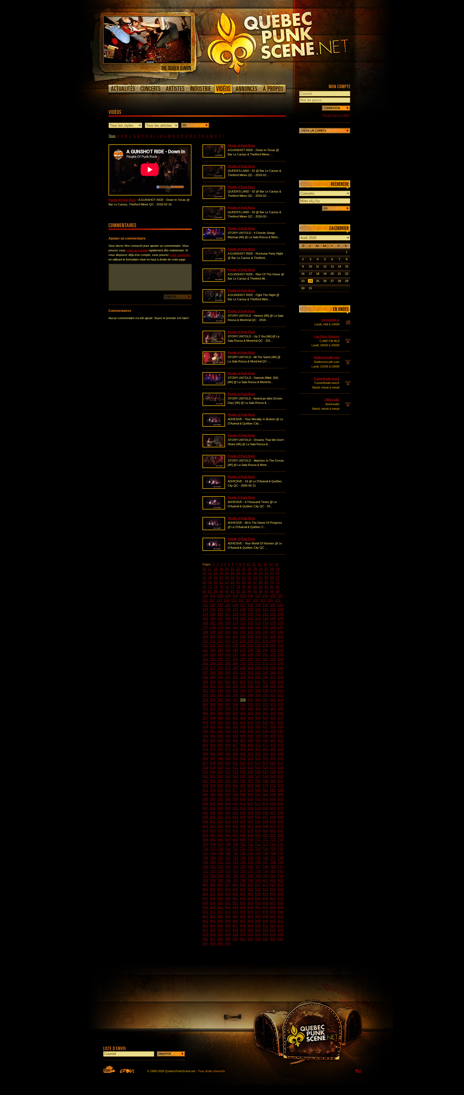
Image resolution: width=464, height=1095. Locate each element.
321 (213, 686)
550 (280, 776)
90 (227, 591)
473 (280, 745)
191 (228, 632)
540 (205, 776)
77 (232, 587)
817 (220, 889)
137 (235, 609)
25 (255, 569)
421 (220, 727)
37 (244, 573)
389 (228, 713)
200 (213, 637)
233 (213, 650)
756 (258, 862)
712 (257, 844)
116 (241, 600)
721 (243, 849)
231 (280, 645)
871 (213, 912)
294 (258, 673)
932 (258, 934)
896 (235, 921)
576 (228, 790)
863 (235, 907)
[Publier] (178, 296)
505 (273, 758)
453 (213, 740)
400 (228, 718)
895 (228, 921)
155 (205, 618)
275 (280, 663)
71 (278, 582)
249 (250, 655)
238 (250, 650)
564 (220, 785)
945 (273, 939)
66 (249, 582)
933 (265, 934)
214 (235, 641)
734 (258, 853)
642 (228, 817)
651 (213, 821)
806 (220, 885)
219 (273, 641)
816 (213, 889)
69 (266, 582)
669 (265, 826)
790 (265, 876)
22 (238, 569)
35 (232, 573)
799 (250, 880)
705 (205, 844)
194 (250, 632)
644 (243, 817)
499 (228, 758)
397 (205, 718)
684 (213, 835)
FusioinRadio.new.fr (326, 378)
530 (213, 772)
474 (205, 749)
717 (213, 849)
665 (235, 826)
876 (250, 912)
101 (213, 596)
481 (258, 749)
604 (273, 799)
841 (235, 898)
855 (258, 903)
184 (258, 627)
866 (258, 907)
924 (280, 930)
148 (235, 614)
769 (273, 867)
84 (272, 587)
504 (265, 758)
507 (205, 763)
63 (232, 582)
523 (243, 767)
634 (250, 813)
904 (213, 926)
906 (228, 926)
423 (235, 727)
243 (205, 655)
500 (235, 758)
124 (220, 605)
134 (213, 609)
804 (205, 885)
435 (243, 731)
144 (205, 614)
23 (244, 569)
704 (280, 839)
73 (210, 587)
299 (213, 677)
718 (220, 849)
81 (255, 587)
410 (220, 722)
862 (228, 907)
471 (265, 745)
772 (213, 871)
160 (243, 618)
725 (273, 849)
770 (280, 867)
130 (265, 605)
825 (280, 889)
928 (228, 934)
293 (250, 673)
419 (205, 727)
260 (250, 659)
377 (220, 709)
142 (273, 609)
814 (280, 885)
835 (273, 894)
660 (280, 821)
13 (265, 564)
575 (220, 790)
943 (258, 939)
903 (205, 926)
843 (250, 898)
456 (235, 740)
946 (280, 939)
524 (250, 767)
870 (205, 912)
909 (250, 926)
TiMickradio (331, 399)
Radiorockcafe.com (326, 357)
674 (220, 831)
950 (228, 944)
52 (249, 578)
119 (263, 600)
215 (242, 641)
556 (243, 781)
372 (265, 704)
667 (250, 826)
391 (243, 713)
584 (205, 794)
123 (213, 605)
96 (261, 591)
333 (220, 691)
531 (220, 772)
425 (250, 727)
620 (228, 808)
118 (255, 600)
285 (273, 668)
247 (235, 655)
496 (205, 758)
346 (235, 695)
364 (205, 704)
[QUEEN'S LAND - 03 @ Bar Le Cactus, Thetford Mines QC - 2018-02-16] (213, 218)
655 (243, 821)
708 (228, 844)
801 (265, 880)
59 (210, 582)
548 (265, 776)
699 (243, 839)
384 (273, 709)
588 (235, 794)
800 (258, 880)
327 (258, 686)
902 (280, 921)
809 (243, 885)
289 (220, 673)
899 (258, 921)
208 (273, 637)
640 (213, 817)
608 (220, 803)
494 (273, 754)
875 (243, 912)
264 (280, 659)
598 (228, 799)
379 (235, 709)
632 (235, 813)
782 (205, 876)
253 (280, 655)
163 (265, 618)
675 (228, 831)
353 (205, 700)
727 (205, 853)
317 (265, 682)
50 (238, 578)
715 (280, 844)
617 (205, 808)
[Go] (195, 125)
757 (265, 862)
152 (265, 614)
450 (273, 736)
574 (213, 790)
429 (280, 727)
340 (273, 691)
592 (265, 794)
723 (258, 849)
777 (250, 871)
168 (220, 623)
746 (265, 858)
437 (258, 731)
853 (243, 903)
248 (243, 655)
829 (228, 894)
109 (273, 596)
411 (227, 722)
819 (235, 889)
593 (273, 794)
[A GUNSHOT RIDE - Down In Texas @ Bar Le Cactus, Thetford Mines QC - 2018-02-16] (213, 156)
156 (213, 618)
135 (220, 609)
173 (258, 623)
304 (250, 677)
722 (250, 849)
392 (250, 713)
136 (228, 609)
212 (220, 641)
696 (220, 839)
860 (213, 907)
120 (270, 600)
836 (280, 894)
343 (213, 695)
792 (280, 876)
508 (213, 763)
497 (213, 758)
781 (280, 871)
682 (280, 831)
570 (265, 785)
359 (250, 700)
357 (235, 700)
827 (213, 894)
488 (228, 754)
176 (280, 623)
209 (280, 637)
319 (280, 682)
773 (220, 871)
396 (280, 713)
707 (220, 844)
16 (204, 569)
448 (258, 736)
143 (280, 609)
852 (235, 903)
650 (205, 821)
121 (278, 600)
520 (220, 767)
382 (258, 709)
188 (205, 632)
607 (213, 803)
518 (205, 767)
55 (266, 578)
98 (272, 591)
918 (235, 930)
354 (213, 700)
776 (243, 871)
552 (213, 781)
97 (266, 591)
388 (220, 713)
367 (228, 704)
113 (219, 600)
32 (216, 573)
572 (280, 785)
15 (276, 564)
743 (243, 858)
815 (205, 889)
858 (280, 903)
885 (235, 916)
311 (220, 682)
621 (235, 808)
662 (213, 826)
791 (273, 876)
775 (235, 871)
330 (280, 686)
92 (238, 591)
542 (220, 776)
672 (205, 831)
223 (220, 645)
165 (280, 618)
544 (235, 776)
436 (250, 731)
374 (280, 704)
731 (235, 853)
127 (243, 605)
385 (280, 709)
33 (221, 573)
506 (280, 758)
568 (250, 785)
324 (235, 686)
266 (213, 663)
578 (243, 790)
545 (243, 776)
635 (258, 813)
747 (273, 858)
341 (280, 691)
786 (235, 876)
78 (238, 587)
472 (273, 745)
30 (204, 573)
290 (228, 673)
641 (220, 817)
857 (273, 903)
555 (235, 781)
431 (213, 731)
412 (235, 722)
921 (258, 930)
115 (234, 600)
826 (205, 894)
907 (235, 926)
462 (280, 740)
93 (244, 591)
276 (205, 668)
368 (235, 704)
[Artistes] (175, 89)
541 (213, 776)
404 (258, 718)
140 (258, 609)
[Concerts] (150, 89)
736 (273, 853)
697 (228, 839)
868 (273, 907)
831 (243, 894)
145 (213, 614)
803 (280, 880)
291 (235, 673)
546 (250, 776)
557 (250, 781)
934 (273, 934)
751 (220, 862)
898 (250, 921)
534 (243, 772)
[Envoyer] (171, 1054)
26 (261, 569)
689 (250, 835)
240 (265, 650)
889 (265, 916)
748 (280, 858)
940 (235, 939)
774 (228, 871)
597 (220, 799)
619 (220, 808)
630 (220, 813)
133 (205, 609)
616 (280, 803)
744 (250, 858)
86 (204, 591)
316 (257, 682)
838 (213, 898)
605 (280, 799)
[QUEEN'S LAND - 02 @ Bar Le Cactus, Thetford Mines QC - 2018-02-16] (213, 197)
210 (205, 641)
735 (265, 853)
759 (280, 862)
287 (205, 673)
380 (243, 709)
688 (243, 835)
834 (265, 894)
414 (250, 722)
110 (280, 596)
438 (265, 731)
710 (243, 844)
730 (228, 853)
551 (205, 781)
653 (228, 821)
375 (205, 709)
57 (278, 578)
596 (213, 799)
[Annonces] (246, 89)
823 (265, 889)
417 (273, 722)
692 (273, 835)
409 (213, 722)
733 (250, 853)
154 (280, 614)
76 (227, 587)
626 (273, 808)
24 (249, 569)
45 (210, 578)
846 (273, 898)
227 (250, 645)
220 (280, 641)
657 (258, 821)
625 (265, 808)
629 (213, 813)
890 (273, 916)
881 (205, 916)
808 (235, 885)
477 (228, 749)
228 (258, 645)
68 (261, 582)
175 (273, 623)
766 (250, 867)
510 (228, 763)
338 (258, 691)
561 (280, 781)
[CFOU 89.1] (127, 1071)
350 (265, 695)
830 (235, 894)
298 (205, 677)
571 (273, 785)
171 (243, 623)
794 (213, 880)
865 (250, 907)
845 (265, 898)
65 (244, 582)
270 (243, 663)
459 (258, 740)
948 (213, 944)
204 (243, 637)
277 (213, 668)
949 (220, 944)
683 (205, 835)
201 (220, 637)
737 (280, 853)
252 (273, 655)
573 (205, 790)
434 (235, 731)
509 (220, 763)
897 (243, 921)
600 (243, 799)
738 (205, 858)
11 (254, 564)
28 (272, 569)
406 (273, 718)
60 (216, 582)
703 (273, 839)
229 (265, 645)
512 (242, 763)
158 (228, 618)
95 (255, 591)
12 (260, 564)
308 (280, 677)
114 (226, 600)
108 (265, 596)
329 (273, 686)
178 (213, 627)
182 (243, 627)
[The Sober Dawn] (147, 62)
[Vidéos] (223, 90)
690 (258, 835)
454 (220, 740)
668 (258, 826)
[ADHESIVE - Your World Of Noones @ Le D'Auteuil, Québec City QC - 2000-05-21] (213, 549)
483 (273, 749)
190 (220, 632)
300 (220, 677)
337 (250, 691)
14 (271, 564)
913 (280, 926)
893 (213, 921)
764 (235, 867)
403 (250, 718)
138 (243, 609)
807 (228, 885)
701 (258, 839)
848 (205, 903)
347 (243, 695)
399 (220, 718)
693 (280, 835)
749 (205, 862)
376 (213, 709)
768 (265, 867)
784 (220, 876)
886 (243, 916)
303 (243, 677)
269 (235, 663)
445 (235, 736)
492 (258, 754)
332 (213, 691)
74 (216, 587)
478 (235, 749)
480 (250, 749)
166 (205, 623)
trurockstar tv (330, 319)
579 (250, 790)
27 (266, 569)
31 (210, 573)
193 (243, 632)
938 (220, 939)
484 (280, 749)
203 (235, 637)
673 (213, 831)
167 (213, 623)
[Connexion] (336, 108)
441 (205, 736)
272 (258, 663)
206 (258, 637)
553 (220, 781)
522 (235, 767)
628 (205, 813)
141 (265, 609)
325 (243, 686)
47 (221, 578)
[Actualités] (123, 89)
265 (205, 663)
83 (266, 587)
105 (243, 596)
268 (228, 663)
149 (243, 614)
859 (205, 907)
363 (280, 700)
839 (220, 898)
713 (265, 844)
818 (228, 889)
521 (228, 767)
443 (220, 736)
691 (265, 835)
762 (220, 867)
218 (265, 641)
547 (258, 776)
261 (258, 659)
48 (227, 578)
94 (249, 591)
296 (273, 673)
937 (213, 939)
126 (235, 605)
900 (265, 921)
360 (258, 700)
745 (258, 858)
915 (213, 930)
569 (258, 785)
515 (265, 763)
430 (205, 731)
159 (235, 618)
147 (228, 614)
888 (258, 916)
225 (235, 645)
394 (265, 713)
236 (235, 650)
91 (232, 591)
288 (213, 673)
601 (250, 799)
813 (273, 885)
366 (220, 704)
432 (220, 731)
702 (265, 839)
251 (265, 655)
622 (243, 808)
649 (280, 817)
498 (220, 758)
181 (235, 627)
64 (238, 582)
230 (273, 645)
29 (278, 569)
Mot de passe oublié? (336, 115)
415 (257, 722)
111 (205, 600)
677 (243, 831)
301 (228, 677)
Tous (111, 136)
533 (235, 772)
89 (221, 591)
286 (280, 668)
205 (250, 637)
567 (243, 785)
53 (255, 578)
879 (273, 912)
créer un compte (137, 250)
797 (235, 880)
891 (280, 916)
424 (243, 727)
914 (205, 930)
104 (235, 596)
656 (250, 821)
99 (278, 591)
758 (273, 862)
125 (228, 605)
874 (235, 912)
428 (273, 727)
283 (258, 668)
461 (273, 740)
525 (258, 767)
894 (220, 921)
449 (265, 736)
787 (243, 876)
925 (205, 934)
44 (204, 578)
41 (266, 573)
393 (258, 713)
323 (228, 686)
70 (272, 582)
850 (220, 903)
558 (258, 781)
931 (250, 934)
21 (232, 569)
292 (243, 673)
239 (258, 650)
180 (228, 627)
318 (273, 682)
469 (250, 745)
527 (273, 767)
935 (280, 934)
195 (258, 632)
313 (235, 682)
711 (250, 844)
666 (243, 826)
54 (261, 578)
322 (220, 686)
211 (212, 641)
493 (265, 754)
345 (228, 695)
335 (235, 691)
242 (280, 650)
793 (205, 880)
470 (258, 745)
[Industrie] (200, 89)
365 (213, 704)
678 (250, 831)
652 (220, 821)
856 (265, 903)
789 (258, 876)
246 (228, 655)
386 (205, 713)
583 (280, 790)
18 (216, 569)
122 (205, 605)
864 (243, 907)
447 (250, 736)
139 (250, 609)
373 (273, 704)
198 (280, 632)
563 (213, 785)
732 (243, 853)
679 (258, 831)
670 (273, 826)
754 (243, 862)
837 (205, 898)
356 (228, 700)
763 (228, 867)
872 (220, 912)
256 (220, 659)
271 (250, 663)
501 (243, 758)
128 (250, 605)
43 (278, 573)
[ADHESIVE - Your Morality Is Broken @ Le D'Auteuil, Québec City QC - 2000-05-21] (213, 425)
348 (250, 695)
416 (265, 722)
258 (235, 659)
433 (228, 731)
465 (220, 745)
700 (250, 839)
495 (280, 754)
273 (265, 663)
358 (243, 700)
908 (243, 926)
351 (273, 695)
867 (265, 907)
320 (205, 686)
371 (258, 704)
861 (220, 907)
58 (204, 582)
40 (261, 573)
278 (220, 668)
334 (228, 691)
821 (250, 889)
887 (250, 916)
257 (228, 659)
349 (258, 695)
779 (265, 871)
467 (235, 745)
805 (213, 885)
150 (250, 614)
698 (235, 839)
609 (228, 803)
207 (265, 637)
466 (228, 745)
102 (220, 596)
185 (265, 627)
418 (280, 722)
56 (272, 578)
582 (273, 790)
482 (265, 749)
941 (243, 939)
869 (280, 907)
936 (205, 939)
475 (213, 749)
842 (243, 898)
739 (213, 858)
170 (235, 623)
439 (273, 731)
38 (249, 573)
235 (228, 650)
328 (265, 686)
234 (220, 650)
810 (250, 885)
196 (265, 632)
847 (280, 898)
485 (205, 754)
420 (213, 727)
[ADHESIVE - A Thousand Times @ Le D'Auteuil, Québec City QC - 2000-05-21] (213, 508)
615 (273, 803)
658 (265, 821)
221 (205, 645)
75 (221, 587)
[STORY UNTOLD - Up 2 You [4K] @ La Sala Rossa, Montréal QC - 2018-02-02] (213, 342)
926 (213, 934)
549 (273, 776)
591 (258, 794)
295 (265, 673)
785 (228, 876)
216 (250, 641)
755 (250, 862)
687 (235, 835)
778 (258, 871)
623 (250, 808)
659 (273, 821)
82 (261, 587)
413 (242, 722)
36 (238, 573)
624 (258, 808)
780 (273, 871)
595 (205, 799)
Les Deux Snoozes (326, 336)
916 (220, 930)
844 (258, 898)
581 (265, 790)
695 (213, 839)
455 (228, 740)
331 (205, 691)
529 (205, 772)
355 (220, 700)
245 (220, 655)
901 (273, 921)
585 (213, 794)
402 (243, 718)
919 (243, 930)
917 (228, 930)
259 (243, 659)
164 (273, 618)
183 (250, 627)
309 (205, 682)
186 (273, 627)
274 (273, 663)
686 (228, 835)
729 (220, 853)
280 (235, 668)
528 (280, 767)
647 (265, 817)
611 (242, 803)
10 (249, 564)
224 (228, 645)
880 (280, 912)
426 (258, 727)
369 (243, 704)
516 (273, 763)
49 (232, 578)
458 (250, 740)
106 (250, 596)
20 (227, 569)
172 (250, 623)
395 (273, 713)
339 (265, 691)
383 (265, 709)
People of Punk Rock (122, 199)
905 (220, 926)
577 (235, 790)
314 (242, 682)
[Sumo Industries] (358, 1071)
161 (250, 618)
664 (228, 826)
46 (216, 578)
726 (280, 849)
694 (205, 839)
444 (228, 736)
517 (280, 763)
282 (250, 668)
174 (265, 623)
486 (213, 754)
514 (257, 763)
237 (243, 650)
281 (243, 668)
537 (265, 772)
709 (235, 844)
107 (258, 596)
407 (280, 718)
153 (273, 614)
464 (213, 745)
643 (235, 817)
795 (220, 880)
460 (265, 740)
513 (250, 763)
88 (216, 591)
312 (227, 682)
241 (273, 650)
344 (220, 695)
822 (258, 889)
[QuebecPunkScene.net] (289, 41)
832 (250, 894)
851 (228, 903)
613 (257, 803)
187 (280, 627)
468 (243, 745)
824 (273, 889)
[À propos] (272, 89)
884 (228, 916)
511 (235, 763)
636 (265, 813)
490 (243, 754)
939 (228, 939)
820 (243, 889)
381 (250, 709)
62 (227, 582)
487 (220, 754)
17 (210, 569)
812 (265, 885)
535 (250, 772)
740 (220, 858)
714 (273, 844)
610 (235, 803)
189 (213, 632)
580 (258, 790)
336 (243, 691)
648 (273, 817)
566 (235, 785)
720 (235, 849)
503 (258, 758)
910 (258, 926)
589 (243, 794)
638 (280, 813)
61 (221, 582)
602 (258, 799)
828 (220, 894)
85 (278, 587)
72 (204, 587)
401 (235, 718)
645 (250, 817)
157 (220, 618)
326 (250, 686)
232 (205, 650)
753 (235, 862)
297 (280, 673)
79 (244, 587)
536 (258, 772)
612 (250, 803)
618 (213, 808)
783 (213, 876)
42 (272, 573)
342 (205, 695)
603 (265, 799)
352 (280, 695)
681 (273, 831)
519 (213, 767)
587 (228, 794)
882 (213, 916)
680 (265, 831)
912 (273, 926)
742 (235, 858)
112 (212, 600)
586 (220, 794)
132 (280, 605)
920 (250, 930)
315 (250, 682)
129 (258, 605)
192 (235, 632)
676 (235, 831)
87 (210, 591)
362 (273, 700)
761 (213, 867)
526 (265, 767)
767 (258, 867)
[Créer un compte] (324, 130)
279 (228, 668)
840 (228, 898)
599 (235, 799)
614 (265, 803)
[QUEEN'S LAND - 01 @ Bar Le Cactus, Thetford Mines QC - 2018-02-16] (213, 177)
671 (280, 826)
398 (213, 718)
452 (205, 740)
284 (265, 668)
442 (213, 736)
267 (220, 663)
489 (235, 754)
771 (205, 871)
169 (228, 623)
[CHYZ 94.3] (109, 1069)
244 (213, 655)
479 (243, 749)
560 (273, 781)
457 (243, 740)
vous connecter (180, 254)
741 (228, 858)
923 (273, 930)
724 (265, 849)
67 (255, 582)
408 (205, 722)
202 (228, 637)
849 (213, 903)
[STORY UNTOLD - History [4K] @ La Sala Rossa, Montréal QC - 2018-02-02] (213, 322)
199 (205, 637)
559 (265, 781)
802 (273, 880)
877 (258, 912)
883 (220, 916)
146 (220, 614)
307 (273, 677)
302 (235, 677)
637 (273, 813)
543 (228, 776)
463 (205, 745)
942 (250, 939)
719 (228, 849)
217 (257, 641)
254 (205, 659)
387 (213, 713)
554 (228, 781)
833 (258, 894)
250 (258, 655)
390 (235, 713)
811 (257, 885)
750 (213, 862)
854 (250, 903)
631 (228, 813)
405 (265, 718)
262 (265, 659)
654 (235, 821)
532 (228, 772)
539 (280, 772)
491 (250, 754)
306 (265, 677)
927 (220, 934)
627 (280, 808)
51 (244, 578)
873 (228, 912)
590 (250, 794)
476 (220, 749)
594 (280, 794)
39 (255, 573)
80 (249, 587)
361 (265, 700)
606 (205, 803)
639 (205, 817)
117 (248, 600)
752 (228, 862)
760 (205, 867)
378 (228, 709)
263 (273, 659)
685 (220, 835)
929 (235, 934)
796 (228, 880)
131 (273, 605)
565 (228, 785)
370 (250, 704)
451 (280, 736)
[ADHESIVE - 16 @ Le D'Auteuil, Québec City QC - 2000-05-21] (213, 487)
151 (258, 614)
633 (243, 813)
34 (227, 573)
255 (213, 659)
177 (205, 627)
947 (205, 944)
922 (265, 930)
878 (265, 912)
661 (205, 826)
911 (265, 926)
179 (220, 627)
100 (205, 596)
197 (273, 632)
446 (243, 736)
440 (280, 731)
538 (273, 772)
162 (258, 618)
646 (258, 817)
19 (221, 569)
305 (258, 677)
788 (250, 876)
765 (243, 867)
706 (213, 844)
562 (205, 785)
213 (227, 641)
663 (220, 826)
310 (213, 682)
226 (243, 645)
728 (213, 853)
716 (205, 849)
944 (265, 939)
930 (243, 934)
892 (205, 921)
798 (243, 880)
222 (213, 645)
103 (228, 596)
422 (228, 727)
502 (250, 758)
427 (265, 727)
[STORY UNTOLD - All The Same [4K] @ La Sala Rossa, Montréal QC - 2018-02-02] (213, 363)
